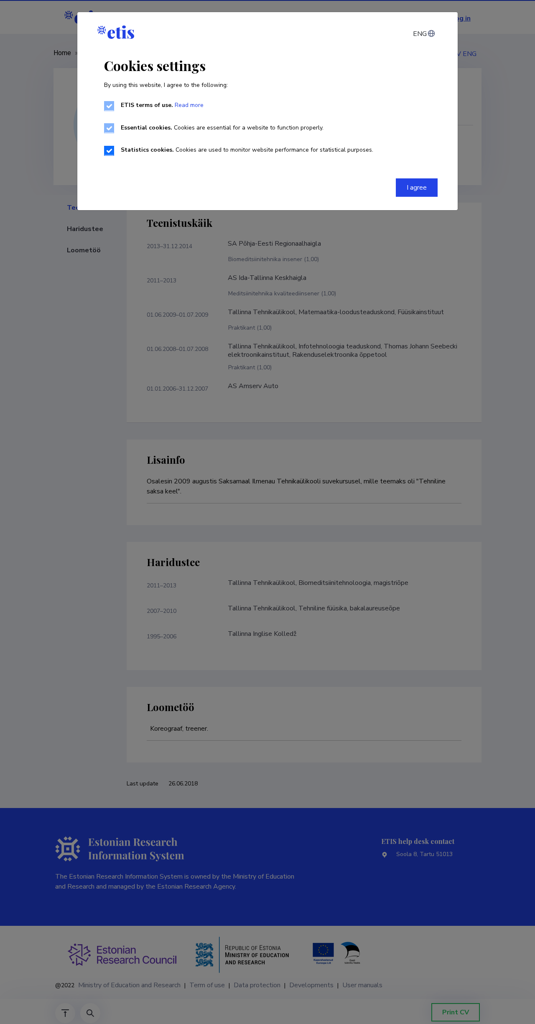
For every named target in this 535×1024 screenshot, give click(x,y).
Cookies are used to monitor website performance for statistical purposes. (247, 150)
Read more (189, 105)
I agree (417, 187)
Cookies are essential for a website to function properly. (222, 128)
